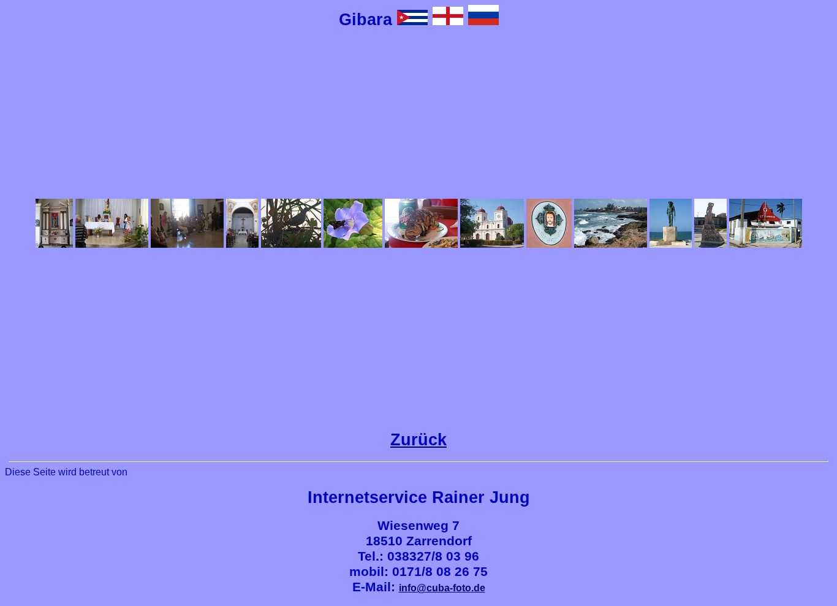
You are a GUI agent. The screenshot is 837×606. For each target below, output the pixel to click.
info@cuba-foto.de (442, 588)
